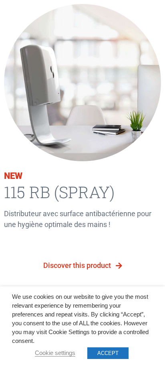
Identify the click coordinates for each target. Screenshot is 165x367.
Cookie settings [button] (55, 353)
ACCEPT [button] (108, 353)
